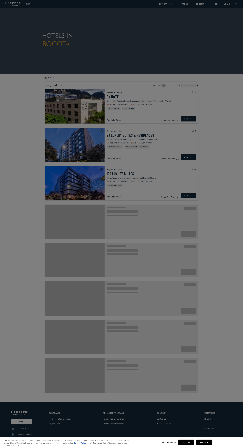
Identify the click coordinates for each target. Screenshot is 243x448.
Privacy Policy (80, 443)
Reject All (186, 442)
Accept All (204, 442)
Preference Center (168, 442)
